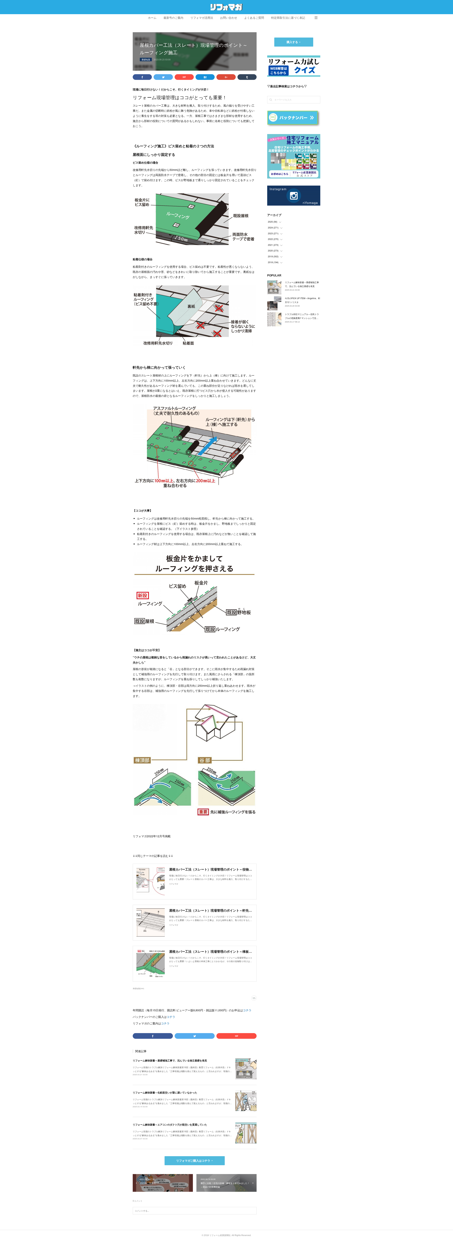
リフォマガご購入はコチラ (193, 1160)
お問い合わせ (228, 17)
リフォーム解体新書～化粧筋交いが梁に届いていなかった (165, 1092)
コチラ (247, 1010)
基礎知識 (146, 59)
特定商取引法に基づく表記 (288, 17)
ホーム (152, 17)
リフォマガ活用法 (201, 17)
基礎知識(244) (138, 988)
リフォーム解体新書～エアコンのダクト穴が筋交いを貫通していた (170, 1124)
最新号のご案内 (173, 17)
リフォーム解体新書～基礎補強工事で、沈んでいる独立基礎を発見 (170, 1060)
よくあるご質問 (254, 17)
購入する (292, 42)
